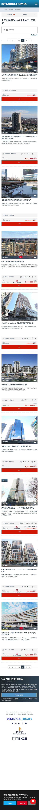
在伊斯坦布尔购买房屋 (19, 708)
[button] (35, 59)
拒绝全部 (22, 803)
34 (26, 40)
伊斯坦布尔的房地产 (19, 705)
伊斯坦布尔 (18, 9)
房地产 (11, 9)
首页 (5, 9)
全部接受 (10, 803)
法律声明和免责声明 (10, 714)
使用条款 (19, 714)
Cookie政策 (30, 714)
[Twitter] (22, 723)
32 (19, 40)
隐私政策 (24, 714)
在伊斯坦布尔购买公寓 (19, 706)
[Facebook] (12, 723)
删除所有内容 (34, 35)
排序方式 (25, 14)
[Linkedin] (19, 723)
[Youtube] (26, 723)
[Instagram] (16, 723)
